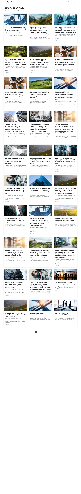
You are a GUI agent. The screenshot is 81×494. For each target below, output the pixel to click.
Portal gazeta (8, 2)
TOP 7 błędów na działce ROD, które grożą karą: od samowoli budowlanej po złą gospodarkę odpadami (15, 29)
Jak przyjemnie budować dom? (64, 282)
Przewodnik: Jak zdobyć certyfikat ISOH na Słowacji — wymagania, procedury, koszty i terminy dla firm (40, 190)
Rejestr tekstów (65, 1)
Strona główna (74, 1)
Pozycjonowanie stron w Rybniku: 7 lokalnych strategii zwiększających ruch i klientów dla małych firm (65, 220)
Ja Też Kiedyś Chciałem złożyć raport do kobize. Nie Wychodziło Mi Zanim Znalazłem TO (15, 314)
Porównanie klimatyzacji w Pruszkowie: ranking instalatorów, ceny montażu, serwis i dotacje (14, 220)
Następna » (43, 332)
